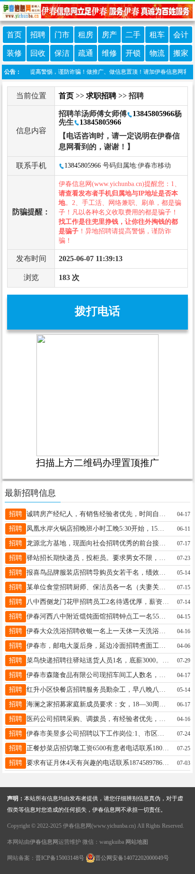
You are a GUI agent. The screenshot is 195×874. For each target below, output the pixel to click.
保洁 (62, 53)
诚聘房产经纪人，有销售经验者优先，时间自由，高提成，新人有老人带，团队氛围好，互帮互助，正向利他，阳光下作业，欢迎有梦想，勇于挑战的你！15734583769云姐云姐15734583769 (98, 514)
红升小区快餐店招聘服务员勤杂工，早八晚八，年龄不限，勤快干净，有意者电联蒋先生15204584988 (98, 689)
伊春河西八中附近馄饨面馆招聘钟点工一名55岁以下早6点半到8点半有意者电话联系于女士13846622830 (98, 616)
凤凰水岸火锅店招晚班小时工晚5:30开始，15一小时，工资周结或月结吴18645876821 (98, 528)
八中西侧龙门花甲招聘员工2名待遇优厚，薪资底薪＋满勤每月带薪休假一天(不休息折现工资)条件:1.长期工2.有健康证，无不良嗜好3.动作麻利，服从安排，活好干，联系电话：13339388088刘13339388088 (98, 601)
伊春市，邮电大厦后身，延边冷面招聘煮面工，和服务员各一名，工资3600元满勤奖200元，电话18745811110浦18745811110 (98, 645)
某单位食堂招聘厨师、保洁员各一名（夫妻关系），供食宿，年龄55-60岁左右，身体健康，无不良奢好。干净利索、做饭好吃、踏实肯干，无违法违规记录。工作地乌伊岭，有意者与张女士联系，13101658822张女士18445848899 (98, 587)
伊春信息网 (44, 842)
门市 (62, 35)
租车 (157, 35)
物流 (157, 53)
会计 (180, 35)
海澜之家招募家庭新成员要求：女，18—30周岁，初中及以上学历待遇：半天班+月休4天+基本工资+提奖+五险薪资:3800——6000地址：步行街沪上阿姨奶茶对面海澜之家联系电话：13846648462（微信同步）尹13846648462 (98, 704)
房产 (109, 35)
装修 (14, 53)
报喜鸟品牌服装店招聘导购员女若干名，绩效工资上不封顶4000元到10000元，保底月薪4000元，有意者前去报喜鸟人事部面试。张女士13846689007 (98, 572)
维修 (109, 53)
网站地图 (136, 842)
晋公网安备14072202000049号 (132, 858)
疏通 (85, 53)
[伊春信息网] (97, 10)
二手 (133, 35)
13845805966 (153, 114)
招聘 (37, 35)
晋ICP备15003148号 (59, 858)
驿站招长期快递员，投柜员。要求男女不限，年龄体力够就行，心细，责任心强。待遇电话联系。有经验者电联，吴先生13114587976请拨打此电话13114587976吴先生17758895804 (98, 557)
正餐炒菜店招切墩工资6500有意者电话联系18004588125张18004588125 (98, 748)
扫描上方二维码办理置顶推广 (97, 463)
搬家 (180, 53)
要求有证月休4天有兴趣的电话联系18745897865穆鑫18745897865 (98, 762)
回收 (37, 53)
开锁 (133, 53)
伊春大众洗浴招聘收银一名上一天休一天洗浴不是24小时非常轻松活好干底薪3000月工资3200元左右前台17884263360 (98, 631)
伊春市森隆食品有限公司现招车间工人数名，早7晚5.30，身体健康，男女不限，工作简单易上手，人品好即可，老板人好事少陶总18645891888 (98, 675)
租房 (85, 35)
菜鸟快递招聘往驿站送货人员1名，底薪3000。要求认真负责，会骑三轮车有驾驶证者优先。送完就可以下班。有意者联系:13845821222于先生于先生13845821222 (98, 660)
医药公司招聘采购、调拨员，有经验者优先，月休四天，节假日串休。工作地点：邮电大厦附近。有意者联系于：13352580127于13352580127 (98, 718)
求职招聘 (101, 96)
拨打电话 (97, 311)
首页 (14, 35)
